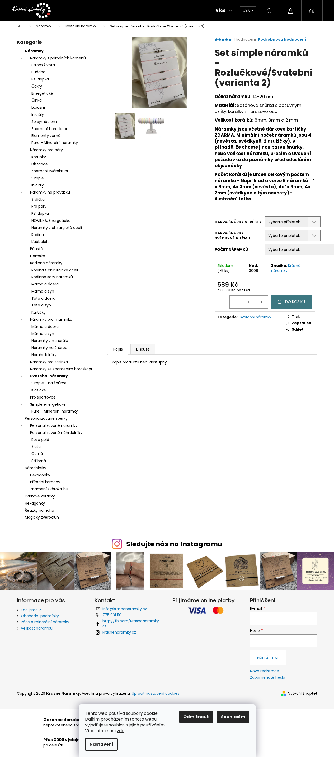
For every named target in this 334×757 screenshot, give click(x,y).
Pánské (36, 248)
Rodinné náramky (46, 263)
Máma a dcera (45, 284)
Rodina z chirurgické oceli (54, 270)
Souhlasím (233, 717)
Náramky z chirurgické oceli (56, 227)
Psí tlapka (40, 79)
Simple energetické (48, 404)
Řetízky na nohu (39, 510)
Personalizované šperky (46, 418)
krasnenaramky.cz (119, 632)
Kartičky (38, 312)
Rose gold (40, 439)
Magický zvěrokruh (42, 517)
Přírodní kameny (45, 482)
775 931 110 (111, 614)
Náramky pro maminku (51, 319)
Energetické (42, 93)
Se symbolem (44, 121)
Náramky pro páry (46, 149)
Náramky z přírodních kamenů (58, 58)
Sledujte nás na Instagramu (174, 544)
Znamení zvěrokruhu (50, 171)
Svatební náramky (49, 376)
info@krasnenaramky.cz (124, 608)
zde (120, 731)
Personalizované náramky (53, 425)
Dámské (37, 255)
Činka (36, 100)
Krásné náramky (285, 268)
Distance (39, 164)
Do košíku (295, 301)
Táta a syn (41, 305)
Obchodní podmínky (40, 616)
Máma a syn (42, 291)
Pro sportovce (43, 397)
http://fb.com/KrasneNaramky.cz (131, 623)
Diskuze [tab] (143, 349)
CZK (247, 10)
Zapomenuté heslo (267, 677)
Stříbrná (38, 460)
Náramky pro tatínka (49, 362)
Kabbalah (40, 241)
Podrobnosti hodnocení (282, 39)
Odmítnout (196, 717)
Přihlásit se (268, 657)
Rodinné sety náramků (52, 277)
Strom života (43, 65)
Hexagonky (40, 475)
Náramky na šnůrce (49, 347)
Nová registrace (264, 671)
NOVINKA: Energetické (50, 220)
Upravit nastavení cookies (155, 693)
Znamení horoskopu (49, 128)
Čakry (36, 86)
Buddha (38, 72)
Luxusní (38, 107)
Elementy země (45, 135)
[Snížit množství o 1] (236, 302)
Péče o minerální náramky (45, 622)
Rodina (37, 234)
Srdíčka (38, 199)
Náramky (34, 51)
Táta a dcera (43, 298)
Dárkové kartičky (40, 496)
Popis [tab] (118, 349)
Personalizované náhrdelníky (56, 432)
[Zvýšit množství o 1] (261, 302)
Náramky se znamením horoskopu (61, 369)
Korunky (38, 157)
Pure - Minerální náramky (54, 142)
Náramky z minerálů (49, 340)
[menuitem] (80, 10)
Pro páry (38, 206)
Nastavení (101, 744)
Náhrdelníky (35, 468)
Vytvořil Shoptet (302, 693)
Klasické (38, 390)
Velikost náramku (37, 628)
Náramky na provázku (50, 192)
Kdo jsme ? (31, 609)
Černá (37, 453)
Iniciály (37, 114)
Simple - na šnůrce (49, 383)
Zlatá (36, 446)
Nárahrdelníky (44, 354)
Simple (37, 178)
